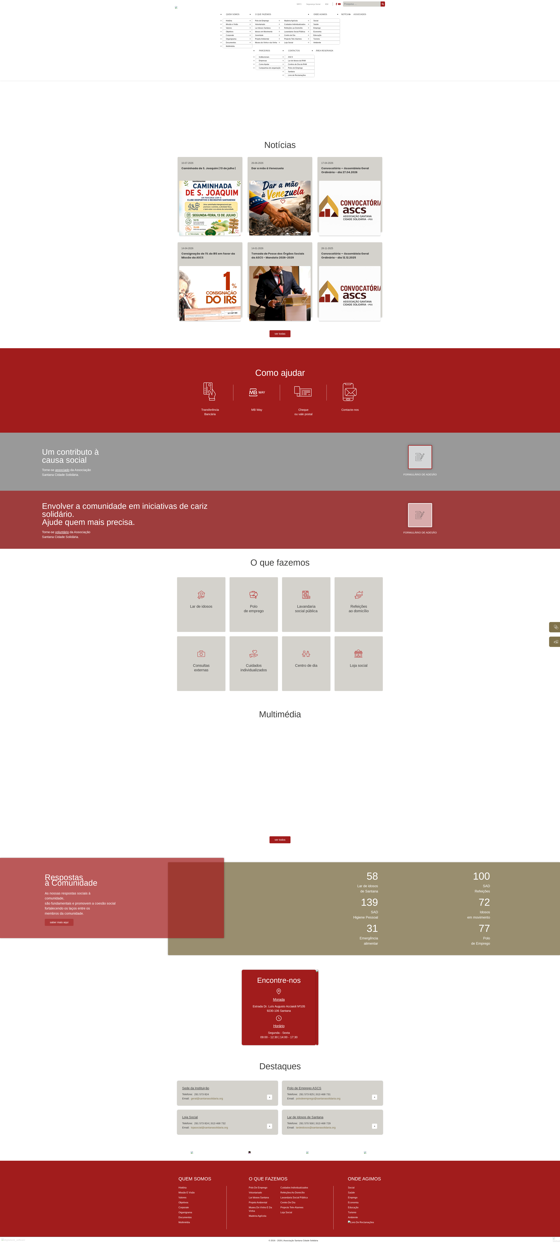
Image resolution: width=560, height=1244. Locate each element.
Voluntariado (255, 1192)
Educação (353, 1207)
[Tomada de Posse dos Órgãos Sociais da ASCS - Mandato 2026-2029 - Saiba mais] (280, 289)
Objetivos (183, 1202)
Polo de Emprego (258, 1187)
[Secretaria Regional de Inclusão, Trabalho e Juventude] (249, 1152)
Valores (182, 1197)
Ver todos (280, 839)
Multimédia (184, 1222)
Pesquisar (383, 4)
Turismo (352, 1212)
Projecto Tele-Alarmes (291, 1207)
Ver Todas (280, 333)
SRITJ (299, 4)
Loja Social (286, 1212)
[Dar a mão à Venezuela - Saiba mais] (280, 204)
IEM (326, 4)
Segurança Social (313, 4)
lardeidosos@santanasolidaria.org (316, 1127)
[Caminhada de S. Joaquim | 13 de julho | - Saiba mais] (210, 204)
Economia (353, 1202)
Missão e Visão (186, 1192)
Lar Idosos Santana (259, 1197)
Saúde (351, 1192)
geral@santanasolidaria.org (207, 1098)
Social (351, 1187)
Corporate (183, 1207)
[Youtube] (339, 5)
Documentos (185, 1217)
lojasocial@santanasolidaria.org (209, 1127)
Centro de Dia (287, 1202)
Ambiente (353, 1217)
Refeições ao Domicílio (292, 1192)
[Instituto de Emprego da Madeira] (365, 1152)
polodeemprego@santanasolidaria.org (318, 1098)
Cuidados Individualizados (294, 1187)
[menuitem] (233, 14)
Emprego (352, 1197)
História (182, 1187)
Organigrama (185, 1212)
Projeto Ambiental (258, 1202)
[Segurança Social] (307, 1152)
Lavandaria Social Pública (294, 1197)
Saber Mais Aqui (59, 922)
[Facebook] (336, 5)
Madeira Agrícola (257, 1216)
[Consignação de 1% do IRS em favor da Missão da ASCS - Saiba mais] (210, 289)
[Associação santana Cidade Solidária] (192, 1152)
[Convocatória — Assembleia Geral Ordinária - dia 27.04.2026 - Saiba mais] (349, 204)
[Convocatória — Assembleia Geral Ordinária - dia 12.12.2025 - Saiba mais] (349, 289)
